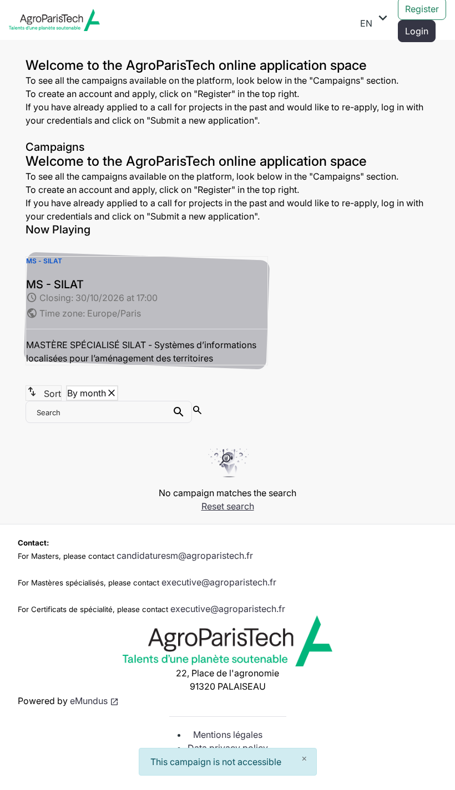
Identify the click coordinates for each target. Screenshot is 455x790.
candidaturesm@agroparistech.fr (185, 555)
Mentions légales (227, 734)
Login (416, 31)
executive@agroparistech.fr (218, 582)
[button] (147, 310)
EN (375, 19)
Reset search (227, 506)
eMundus (89, 700)
